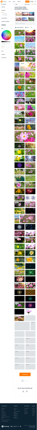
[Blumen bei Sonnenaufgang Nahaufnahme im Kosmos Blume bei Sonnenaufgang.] (27, 66)
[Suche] (32, 4)
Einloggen (31, 1)
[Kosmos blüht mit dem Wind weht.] (20, 211)
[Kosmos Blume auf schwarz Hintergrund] (30, 360)
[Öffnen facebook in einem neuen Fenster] (11, 426)
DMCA (15, 409)
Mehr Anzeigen (31, 19)
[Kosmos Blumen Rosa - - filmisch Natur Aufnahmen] (20, 172)
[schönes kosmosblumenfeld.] (30, 185)
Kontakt (25, 409)
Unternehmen (4, 412)
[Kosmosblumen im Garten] (30, 152)
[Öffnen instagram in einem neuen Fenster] (12, 426)
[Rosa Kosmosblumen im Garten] (30, 172)
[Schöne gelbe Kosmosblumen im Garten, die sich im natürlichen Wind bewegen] (20, 246)
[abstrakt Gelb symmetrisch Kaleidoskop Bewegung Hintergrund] (20, 292)
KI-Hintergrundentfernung (5, 419)
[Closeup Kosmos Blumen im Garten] (20, 46)
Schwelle (3, 46)
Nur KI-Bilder (5, 13)
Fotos (10, 1)
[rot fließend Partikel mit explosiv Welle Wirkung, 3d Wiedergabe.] (20, 279)
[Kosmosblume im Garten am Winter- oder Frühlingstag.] (20, 101)
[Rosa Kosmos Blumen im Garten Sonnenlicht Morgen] (17, 66)
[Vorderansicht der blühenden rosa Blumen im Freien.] (25, 136)
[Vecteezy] (2, 2)
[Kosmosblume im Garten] (30, 52)
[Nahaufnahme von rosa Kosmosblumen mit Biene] (30, 233)
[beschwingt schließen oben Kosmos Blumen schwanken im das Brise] (30, 75)
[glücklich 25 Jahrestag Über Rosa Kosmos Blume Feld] (30, 340)
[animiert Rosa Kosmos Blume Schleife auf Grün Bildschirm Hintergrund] (20, 347)
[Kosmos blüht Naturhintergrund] (20, 353)
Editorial (18, 1)
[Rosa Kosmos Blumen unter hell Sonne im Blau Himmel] (20, 360)
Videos (14, 1)
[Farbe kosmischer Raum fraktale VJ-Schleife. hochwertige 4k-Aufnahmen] (20, 334)
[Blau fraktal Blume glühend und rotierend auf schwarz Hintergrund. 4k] (30, 299)
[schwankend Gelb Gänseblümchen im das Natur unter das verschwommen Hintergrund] (22, 326)
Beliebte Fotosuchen (16, 415)
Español (33, 409)
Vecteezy (3, 409)
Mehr (33, 415)
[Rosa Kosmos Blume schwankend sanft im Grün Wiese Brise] (30, 178)
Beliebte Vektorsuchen (16, 413)
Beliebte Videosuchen (16, 417)
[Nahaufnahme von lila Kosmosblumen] (30, 33)
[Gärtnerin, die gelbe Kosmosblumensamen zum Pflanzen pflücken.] (30, 353)
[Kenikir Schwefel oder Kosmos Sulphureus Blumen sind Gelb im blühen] (20, 253)
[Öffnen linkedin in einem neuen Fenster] (14, 426)
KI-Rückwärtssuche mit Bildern (5, 417)
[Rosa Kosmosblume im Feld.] (30, 39)
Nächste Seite (25, 374)
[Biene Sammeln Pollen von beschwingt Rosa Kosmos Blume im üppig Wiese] (30, 165)
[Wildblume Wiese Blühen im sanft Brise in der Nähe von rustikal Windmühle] (30, 334)
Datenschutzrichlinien (32, 426)
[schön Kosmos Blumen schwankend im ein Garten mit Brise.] (30, 347)
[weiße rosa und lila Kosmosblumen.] (30, 120)
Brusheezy (3, 408)
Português (33, 411)
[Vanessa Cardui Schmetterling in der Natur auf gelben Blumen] (20, 266)
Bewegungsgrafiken (20, 27)
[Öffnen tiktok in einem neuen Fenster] (17, 426)
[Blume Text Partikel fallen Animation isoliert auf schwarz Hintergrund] (20, 299)
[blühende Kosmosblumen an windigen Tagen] (20, 233)
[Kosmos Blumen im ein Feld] (27, 219)
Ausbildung (3, 414)
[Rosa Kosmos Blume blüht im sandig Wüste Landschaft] (19, 318)
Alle (3, 12)
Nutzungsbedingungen (32, 426)
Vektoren (4, 1)
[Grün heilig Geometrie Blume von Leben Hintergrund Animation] (30, 273)
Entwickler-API (4, 415)
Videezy (3, 411)
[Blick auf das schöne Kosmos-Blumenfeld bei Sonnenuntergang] (30, 145)
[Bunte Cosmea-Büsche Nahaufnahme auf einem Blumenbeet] (20, 198)
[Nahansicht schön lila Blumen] (20, 305)
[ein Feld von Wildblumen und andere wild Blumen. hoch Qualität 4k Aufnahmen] (20, 145)
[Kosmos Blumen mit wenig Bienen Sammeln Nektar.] (20, 185)
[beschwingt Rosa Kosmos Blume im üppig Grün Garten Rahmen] (20, 59)
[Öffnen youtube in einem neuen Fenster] (20, 426)
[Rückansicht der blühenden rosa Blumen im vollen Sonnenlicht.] (30, 311)
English (33, 408)
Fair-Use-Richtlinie (32, 427)
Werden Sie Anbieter (26, 413)
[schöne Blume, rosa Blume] (30, 114)
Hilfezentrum (26, 408)
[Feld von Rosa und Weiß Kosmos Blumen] (30, 88)
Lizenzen (15, 408)
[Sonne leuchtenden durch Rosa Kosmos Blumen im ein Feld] (30, 159)
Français (33, 414)
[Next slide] (33, 27)
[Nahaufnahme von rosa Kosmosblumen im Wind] (30, 246)
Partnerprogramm (17, 411)
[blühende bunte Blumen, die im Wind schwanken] (20, 75)
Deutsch (33, 412)
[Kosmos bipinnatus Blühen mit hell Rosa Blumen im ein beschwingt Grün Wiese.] (20, 204)
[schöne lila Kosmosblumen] (30, 46)
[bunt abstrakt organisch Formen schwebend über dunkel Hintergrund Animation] (30, 211)
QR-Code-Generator (5, 421)
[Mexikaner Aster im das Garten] (20, 152)
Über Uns (25, 411)
